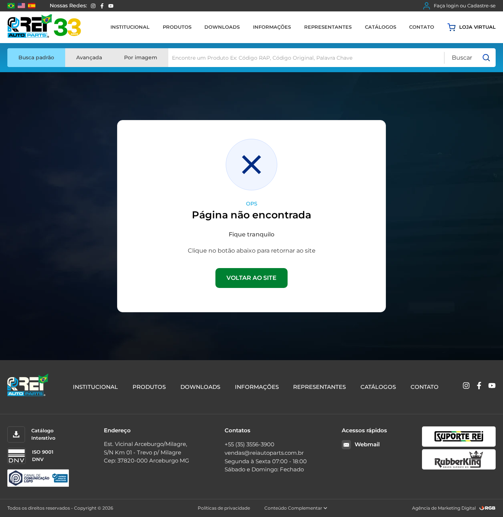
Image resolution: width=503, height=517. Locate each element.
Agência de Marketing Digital (444, 508)
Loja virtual (477, 27)
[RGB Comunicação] (487, 508)
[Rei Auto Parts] (44, 27)
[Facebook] (102, 5)
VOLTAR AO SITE (251, 277)
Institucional (130, 27)
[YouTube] (110, 5)
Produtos (177, 27)
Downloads (222, 27)
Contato (421, 27)
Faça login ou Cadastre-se (465, 5)
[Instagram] (93, 5)
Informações (272, 27)
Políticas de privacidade (224, 508)
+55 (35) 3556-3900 (249, 444)
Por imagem (140, 57)
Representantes (328, 27)
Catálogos (380, 27)
